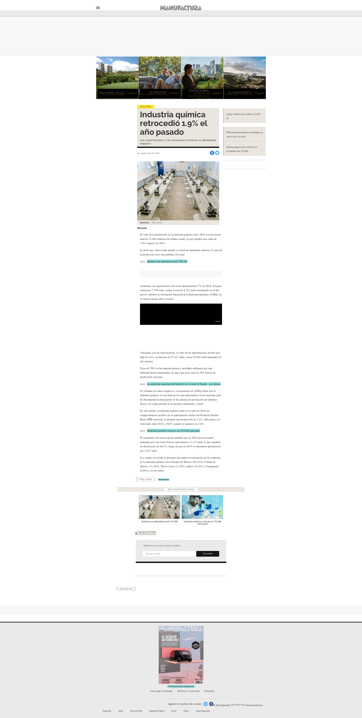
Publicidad (209, 691)
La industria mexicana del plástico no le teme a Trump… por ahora (184, 384)
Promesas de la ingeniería (181, 686)
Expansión (107, 711)
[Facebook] (212, 153)
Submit (207, 554)
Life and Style (136, 711)
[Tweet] (217, 153)
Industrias (145, 107)
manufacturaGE (205, 704)
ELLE (173, 711)
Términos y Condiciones (188, 691)
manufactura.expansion (211, 704)
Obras (186, 711)
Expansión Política (156, 711)
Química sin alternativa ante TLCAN (167, 261)
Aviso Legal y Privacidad (161, 691)
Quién (120, 711)
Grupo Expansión (203, 711)
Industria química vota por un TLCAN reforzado (173, 430)
